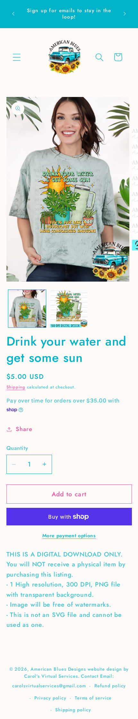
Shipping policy (73, 710)
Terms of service (93, 698)
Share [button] (24, 429)
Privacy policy (50, 698)
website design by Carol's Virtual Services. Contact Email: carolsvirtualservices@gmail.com (70, 677)
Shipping (15, 387)
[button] (16, 57)
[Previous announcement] (13, 14)
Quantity (17, 448)
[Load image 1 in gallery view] (27, 308)
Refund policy (110, 686)
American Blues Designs (58, 669)
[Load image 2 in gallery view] (69, 308)
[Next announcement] (125, 14)
